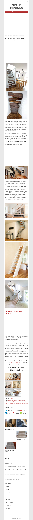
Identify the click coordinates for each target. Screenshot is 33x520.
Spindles (8, 499)
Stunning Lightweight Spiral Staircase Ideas (15, 466)
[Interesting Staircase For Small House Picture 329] (16, 240)
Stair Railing (8, 508)
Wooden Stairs (9, 512)
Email (24, 413)
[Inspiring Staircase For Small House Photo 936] (16, 307)
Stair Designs (17, 518)
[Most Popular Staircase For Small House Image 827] (16, 277)
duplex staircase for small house (15, 400)
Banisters (8, 486)
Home (6, 35)
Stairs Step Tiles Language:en (12, 479)
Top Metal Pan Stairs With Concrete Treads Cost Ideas (16, 470)
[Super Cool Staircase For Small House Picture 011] (16, 179)
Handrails (8, 492)
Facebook (17, 410)
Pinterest (17, 413)
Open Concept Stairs (16, 362)
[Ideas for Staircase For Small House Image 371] (16, 217)
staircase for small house (17, 403)
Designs (10, 35)
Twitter (10, 410)
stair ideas (8, 505)
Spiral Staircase (9, 502)
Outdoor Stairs (9, 496)
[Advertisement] (16, 24)
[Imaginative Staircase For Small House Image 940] (16, 118)
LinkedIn (9, 413)
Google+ (25, 410)
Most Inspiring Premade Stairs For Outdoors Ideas (15, 475)
